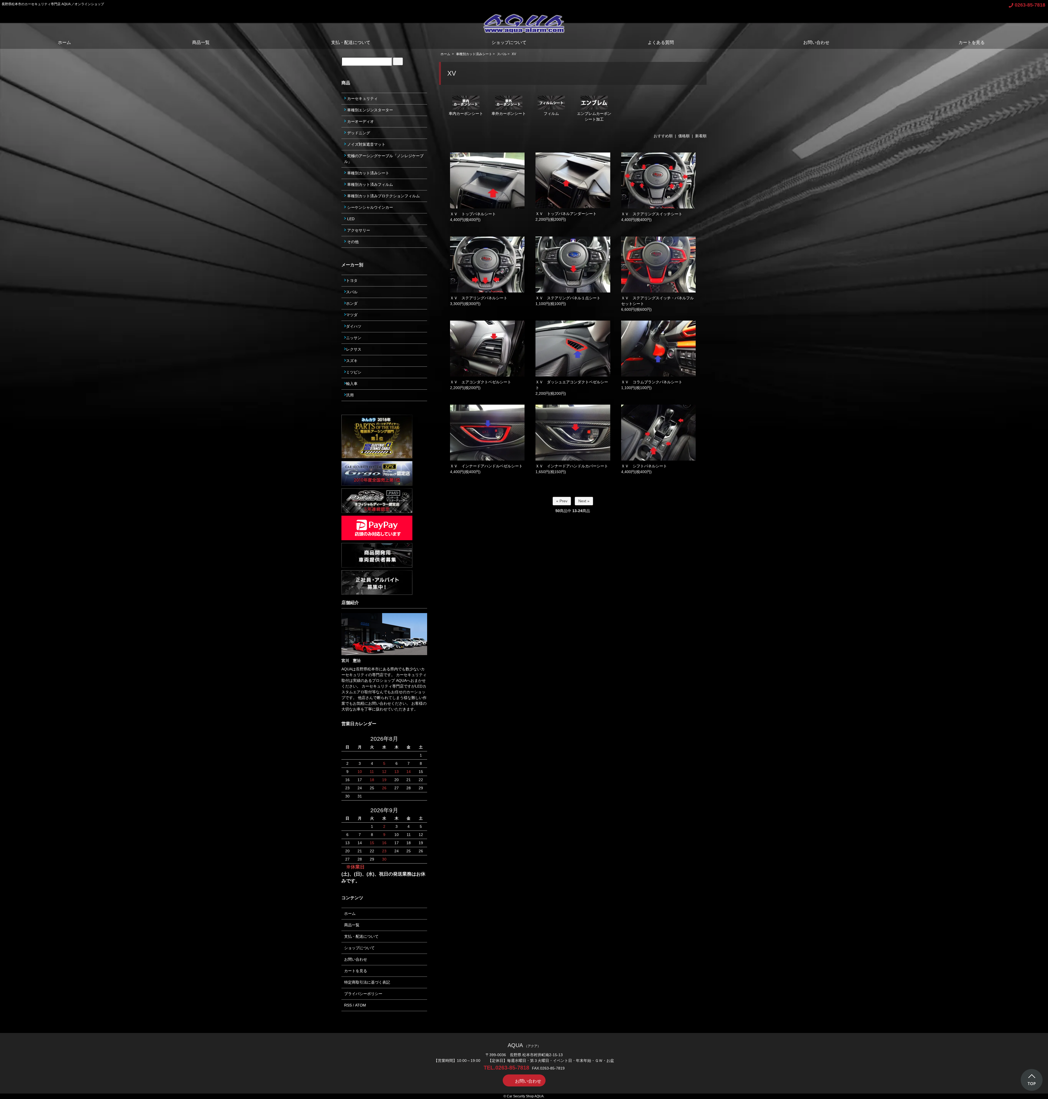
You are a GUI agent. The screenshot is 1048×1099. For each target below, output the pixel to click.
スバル (502, 54)
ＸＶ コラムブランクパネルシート (651, 382)
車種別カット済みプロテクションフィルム (383, 196)
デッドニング (358, 133)
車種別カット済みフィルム (369, 184)
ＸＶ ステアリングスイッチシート (651, 214)
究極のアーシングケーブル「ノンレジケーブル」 (384, 159)
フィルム (551, 113)
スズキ (352, 361)
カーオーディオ (360, 121)
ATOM (360, 1005)
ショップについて (509, 42)
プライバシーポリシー (363, 994)
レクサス (353, 349)
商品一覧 (201, 42)
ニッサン (353, 338)
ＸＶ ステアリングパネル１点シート (567, 298)
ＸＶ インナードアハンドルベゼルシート (486, 466)
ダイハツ (353, 326)
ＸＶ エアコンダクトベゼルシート (480, 382)
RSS (348, 1005)
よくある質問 (661, 42)
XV (514, 54)
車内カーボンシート (466, 113)
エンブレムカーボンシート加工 (594, 116)
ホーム (64, 42)
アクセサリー (358, 230)
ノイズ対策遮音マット (365, 144)
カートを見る (971, 42)
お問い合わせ (816, 42)
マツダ (352, 315)
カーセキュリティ (362, 98)
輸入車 (352, 383)
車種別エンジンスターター (369, 110)
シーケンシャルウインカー (369, 207)
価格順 (684, 136)
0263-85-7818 (1030, 5)
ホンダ (352, 303)
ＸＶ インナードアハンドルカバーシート (571, 466)
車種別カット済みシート (474, 54)
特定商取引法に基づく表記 (367, 982)
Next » (584, 501)
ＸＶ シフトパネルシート (644, 466)
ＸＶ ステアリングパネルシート (478, 298)
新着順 (701, 136)
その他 (352, 242)
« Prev (561, 501)
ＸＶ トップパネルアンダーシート (566, 213)
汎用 (350, 395)
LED (350, 219)
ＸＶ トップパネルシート (473, 214)
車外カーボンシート (509, 113)
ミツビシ (353, 372)
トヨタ (352, 280)
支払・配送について (350, 42)
